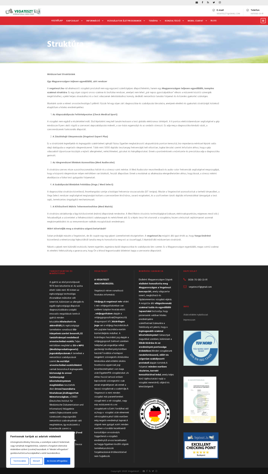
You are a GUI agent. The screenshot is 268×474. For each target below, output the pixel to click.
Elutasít (36, 461)
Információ (93, 21)
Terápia (153, 21)
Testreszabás (19, 461)
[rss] (208, 3)
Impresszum (189, 320)
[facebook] (202, 3)
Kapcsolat (72, 21)
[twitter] (214, 3)
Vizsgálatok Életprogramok (124, 21)
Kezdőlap (57, 21)
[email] (197, 3)
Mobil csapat (195, 21)
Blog (214, 21)
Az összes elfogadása (57, 461)
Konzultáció (173, 21)
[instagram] (220, 3)
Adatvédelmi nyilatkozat (195, 315)
